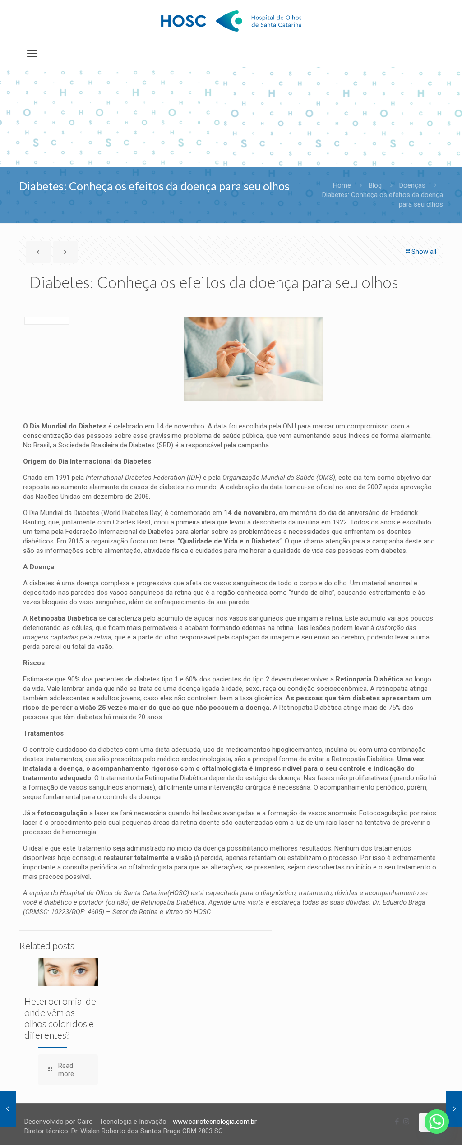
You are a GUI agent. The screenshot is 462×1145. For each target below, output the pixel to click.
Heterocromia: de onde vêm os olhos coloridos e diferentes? (60, 1017)
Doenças (412, 185)
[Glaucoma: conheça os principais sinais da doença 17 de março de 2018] (454, 1109)
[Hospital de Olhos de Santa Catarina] (231, 20)
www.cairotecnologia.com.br (215, 1121)
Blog (375, 185)
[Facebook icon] (396, 1121)
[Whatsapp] (437, 1121)
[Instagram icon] (406, 1121)
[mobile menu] (32, 53)
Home (342, 185)
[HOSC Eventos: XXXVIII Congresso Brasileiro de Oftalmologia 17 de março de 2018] (8, 1109)
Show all (423, 252)
